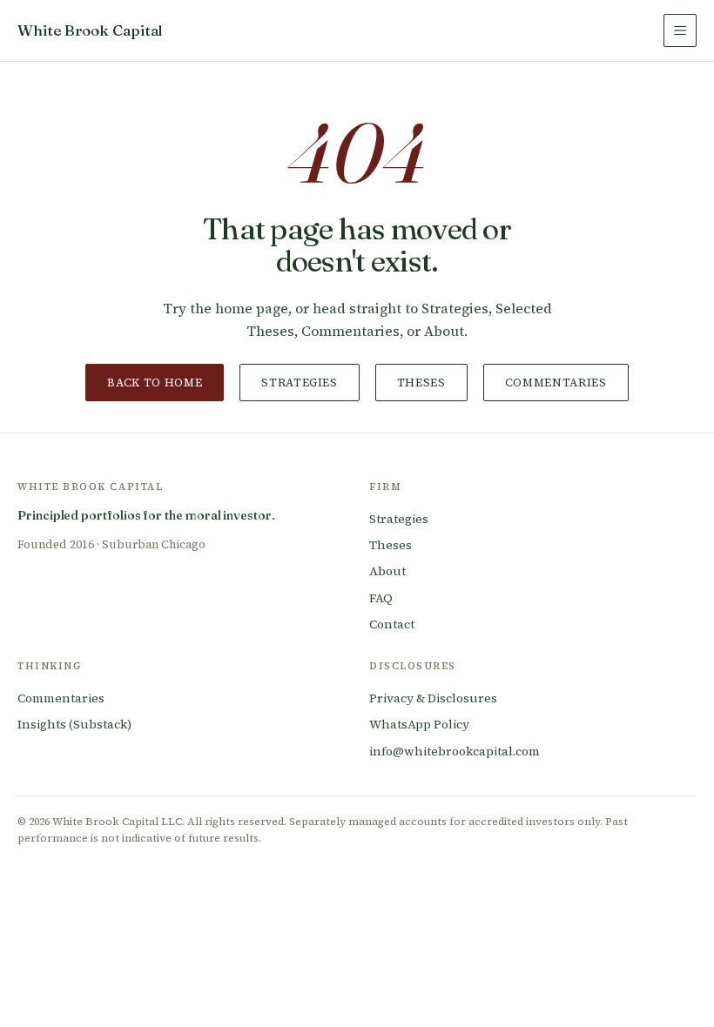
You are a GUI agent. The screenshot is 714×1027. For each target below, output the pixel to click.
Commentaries (556, 382)
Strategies (299, 382)
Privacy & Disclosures (433, 698)
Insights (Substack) (74, 724)
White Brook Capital (90, 30)
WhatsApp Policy (419, 724)
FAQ (381, 598)
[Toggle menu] (680, 30)
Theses (421, 382)
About (387, 571)
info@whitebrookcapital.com (454, 751)
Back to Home (154, 382)
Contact (391, 624)
